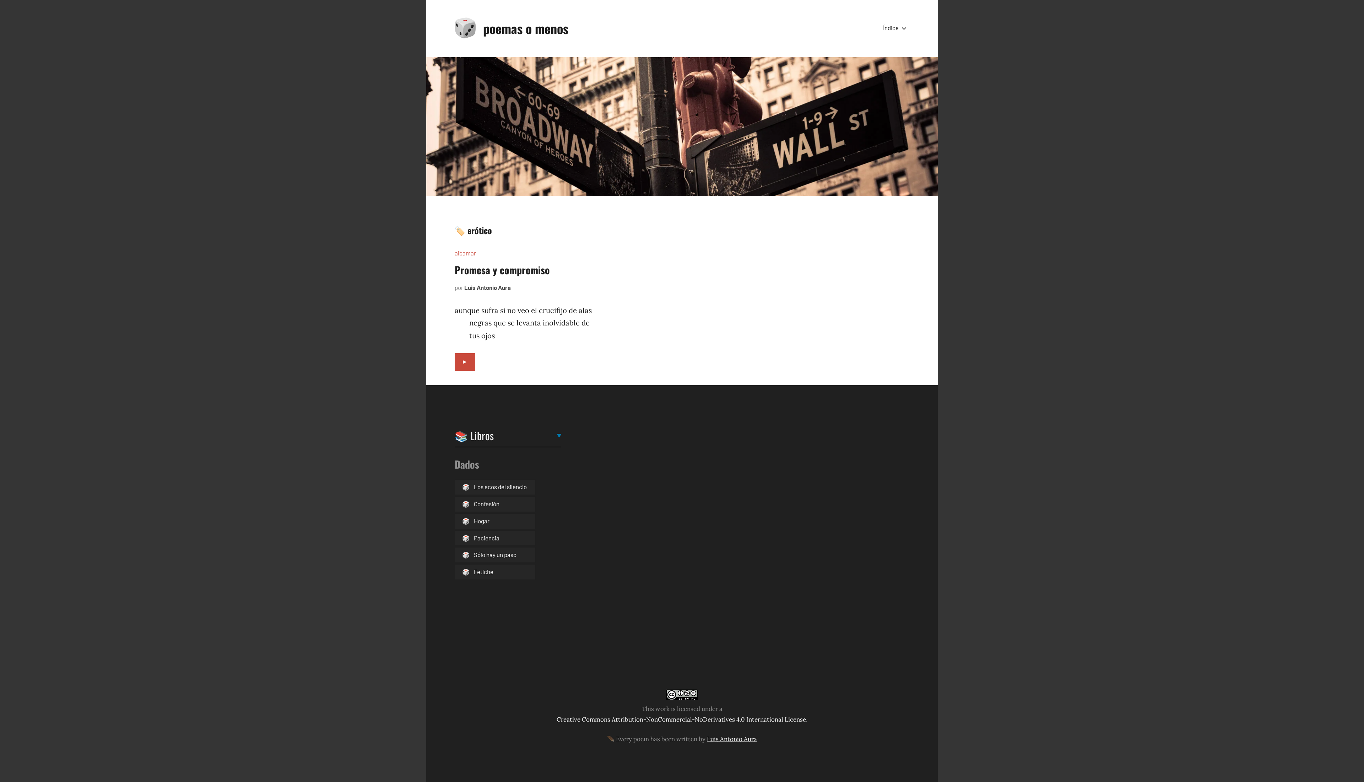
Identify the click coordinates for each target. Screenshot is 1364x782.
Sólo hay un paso (495, 554)
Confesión (486, 503)
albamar (465, 253)
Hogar (481, 520)
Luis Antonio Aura (487, 287)
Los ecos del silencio (500, 486)
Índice (891, 27)
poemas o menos (525, 28)
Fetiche (483, 571)
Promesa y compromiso (502, 270)
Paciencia (486, 537)
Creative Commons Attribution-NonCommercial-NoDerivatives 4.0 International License (681, 719)
